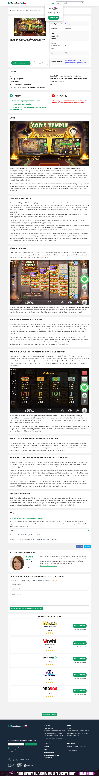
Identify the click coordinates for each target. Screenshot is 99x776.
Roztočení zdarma (79, 60)
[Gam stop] (19, 765)
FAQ (51, 84)
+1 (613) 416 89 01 (72, 750)
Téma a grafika (15, 81)
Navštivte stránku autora (48, 566)
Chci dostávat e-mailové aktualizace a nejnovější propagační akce (25, 750)
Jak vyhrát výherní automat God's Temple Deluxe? (27, 87)
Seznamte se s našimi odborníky (51, 756)
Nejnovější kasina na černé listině (54, 730)
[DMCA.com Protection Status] (15, 760)
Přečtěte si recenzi (80, 629)
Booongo (68, 24)
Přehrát (40, 63)
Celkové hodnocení (57, 81)
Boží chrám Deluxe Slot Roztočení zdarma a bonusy (68, 79)
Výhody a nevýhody (17, 79)
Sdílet (80, 546)
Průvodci (47, 744)
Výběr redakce (48, 728)
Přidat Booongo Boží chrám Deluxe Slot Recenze (26, 608)
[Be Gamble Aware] (11, 765)
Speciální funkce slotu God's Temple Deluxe (65, 76)
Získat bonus (54, 17)
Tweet (88, 546)
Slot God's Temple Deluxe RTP (20, 84)
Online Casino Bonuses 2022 (53, 738)
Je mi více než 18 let (15, 747)
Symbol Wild (81, 63)
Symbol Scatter (70, 63)
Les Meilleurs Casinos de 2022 (53, 733)
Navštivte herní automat (21, 63)
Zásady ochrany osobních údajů (77, 733)
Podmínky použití (73, 735)
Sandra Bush (29, 558)
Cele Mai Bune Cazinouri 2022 (53, 735)
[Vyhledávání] (82, 2)
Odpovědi (68, 60)
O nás (69, 728)
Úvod (12, 76)
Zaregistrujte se (31, 744)
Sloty (27, 10)
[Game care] (28, 765)
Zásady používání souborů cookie (78, 730)
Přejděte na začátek (49, 714)
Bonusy (46, 747)
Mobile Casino (49, 752)
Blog (45, 749)
